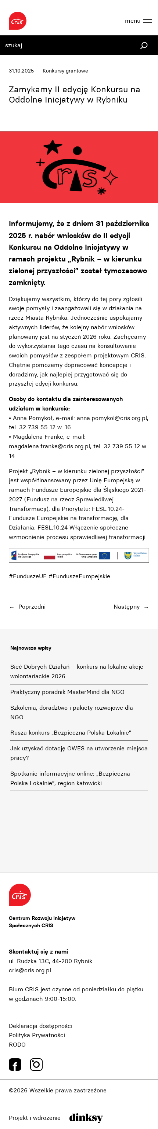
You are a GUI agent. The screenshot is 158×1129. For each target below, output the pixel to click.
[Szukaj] (144, 45)
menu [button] (132, 20)
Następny (127, 606)
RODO (17, 1044)
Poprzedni (32, 606)
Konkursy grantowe (65, 71)
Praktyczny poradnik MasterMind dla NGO (67, 691)
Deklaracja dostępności (40, 1025)
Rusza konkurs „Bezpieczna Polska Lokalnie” (70, 732)
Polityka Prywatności (37, 1035)
